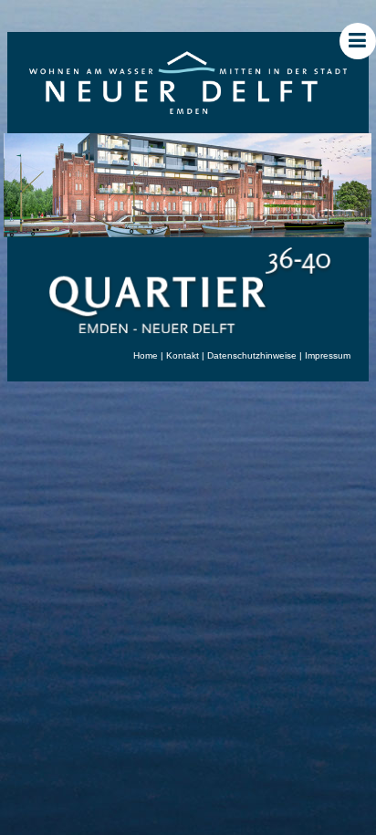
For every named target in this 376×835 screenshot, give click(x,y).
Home (145, 355)
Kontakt (182, 355)
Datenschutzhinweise (252, 355)
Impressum (327, 355)
